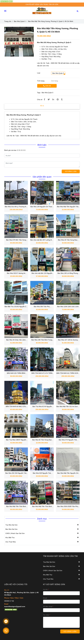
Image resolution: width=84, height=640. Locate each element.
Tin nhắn (46, 615)
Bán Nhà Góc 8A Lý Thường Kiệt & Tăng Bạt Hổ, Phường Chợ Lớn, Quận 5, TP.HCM (16, 207)
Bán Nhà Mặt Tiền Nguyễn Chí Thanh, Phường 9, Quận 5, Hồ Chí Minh (67, 473)
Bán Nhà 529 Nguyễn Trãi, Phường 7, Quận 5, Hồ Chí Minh (42, 473)
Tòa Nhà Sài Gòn (11, 525)
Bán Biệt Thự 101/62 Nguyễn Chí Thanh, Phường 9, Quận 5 (16, 307)
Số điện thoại (47, 606)
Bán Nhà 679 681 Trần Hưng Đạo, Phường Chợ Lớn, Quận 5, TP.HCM (16, 240)
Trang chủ (7, 21)
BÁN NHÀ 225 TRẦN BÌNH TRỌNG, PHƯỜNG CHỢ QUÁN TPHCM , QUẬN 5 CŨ (16, 373)
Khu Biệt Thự (10, 537)
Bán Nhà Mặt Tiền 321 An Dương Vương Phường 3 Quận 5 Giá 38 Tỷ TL (67, 407)
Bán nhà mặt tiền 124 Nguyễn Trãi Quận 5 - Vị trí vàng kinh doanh (42, 273)
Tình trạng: (41, 81)
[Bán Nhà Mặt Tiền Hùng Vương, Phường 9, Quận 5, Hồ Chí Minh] (6, 1)
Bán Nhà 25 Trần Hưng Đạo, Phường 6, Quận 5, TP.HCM (68, 240)
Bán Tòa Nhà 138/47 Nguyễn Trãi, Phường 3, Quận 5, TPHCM (16, 440)
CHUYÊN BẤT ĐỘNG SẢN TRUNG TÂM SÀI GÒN (42, 4)
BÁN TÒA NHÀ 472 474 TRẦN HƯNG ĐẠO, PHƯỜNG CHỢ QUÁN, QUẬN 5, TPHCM (42, 373)
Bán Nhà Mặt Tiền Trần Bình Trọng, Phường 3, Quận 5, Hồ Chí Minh (16, 507)
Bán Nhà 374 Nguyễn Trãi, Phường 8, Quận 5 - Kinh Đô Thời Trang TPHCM (68, 440)
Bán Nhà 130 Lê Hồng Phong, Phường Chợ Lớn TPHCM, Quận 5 (68, 273)
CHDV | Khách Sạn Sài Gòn (15, 533)
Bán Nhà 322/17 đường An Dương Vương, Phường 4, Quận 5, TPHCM (16, 273)
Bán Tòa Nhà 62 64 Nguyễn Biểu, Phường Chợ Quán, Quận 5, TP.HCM (42, 407)
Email (45, 598)
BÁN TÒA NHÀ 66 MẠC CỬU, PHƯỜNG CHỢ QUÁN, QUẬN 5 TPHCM (16, 407)
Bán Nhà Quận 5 (19, 21)
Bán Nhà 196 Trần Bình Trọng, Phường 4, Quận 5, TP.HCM (42, 340)
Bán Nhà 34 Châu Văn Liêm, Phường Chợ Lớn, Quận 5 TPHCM (16, 340)
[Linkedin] (53, 99)
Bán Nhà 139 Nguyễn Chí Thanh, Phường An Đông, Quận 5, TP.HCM (41, 207)
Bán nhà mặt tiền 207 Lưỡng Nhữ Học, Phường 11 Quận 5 (42, 240)
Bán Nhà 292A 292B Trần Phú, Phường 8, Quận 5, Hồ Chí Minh (68, 507)
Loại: (38, 73)
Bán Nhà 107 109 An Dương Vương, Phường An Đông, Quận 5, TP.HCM (68, 340)
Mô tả (42, 106)
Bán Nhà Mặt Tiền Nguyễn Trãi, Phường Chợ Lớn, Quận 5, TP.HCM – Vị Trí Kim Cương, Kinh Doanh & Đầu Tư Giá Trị (68, 207)
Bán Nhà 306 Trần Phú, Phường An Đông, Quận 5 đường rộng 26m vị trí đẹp (41, 307)
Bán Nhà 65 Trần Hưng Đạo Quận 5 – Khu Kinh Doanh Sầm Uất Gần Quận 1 (42, 440)
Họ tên (45, 589)
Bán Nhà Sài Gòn (11, 529)
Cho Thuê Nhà (10, 542)
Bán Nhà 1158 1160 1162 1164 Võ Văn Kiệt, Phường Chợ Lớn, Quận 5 (68, 307)
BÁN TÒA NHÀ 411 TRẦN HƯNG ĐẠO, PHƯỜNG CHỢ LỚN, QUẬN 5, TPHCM (67, 373)
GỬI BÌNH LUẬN (70, 171)
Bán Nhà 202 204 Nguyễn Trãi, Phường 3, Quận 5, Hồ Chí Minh (16, 473)
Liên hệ (48, 86)
